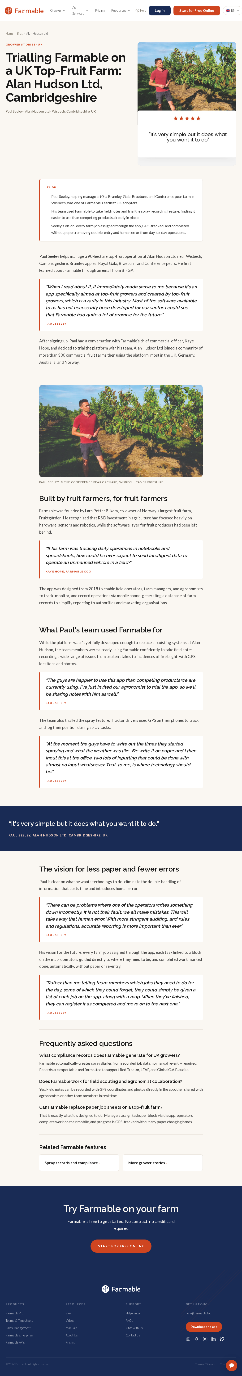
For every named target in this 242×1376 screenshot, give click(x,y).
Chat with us (134, 1328)
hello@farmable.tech (199, 1313)
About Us (72, 1335)
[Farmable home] (24, 10)
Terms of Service (205, 1364)
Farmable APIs (15, 1342)
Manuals (71, 1328)
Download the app (203, 1327)
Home (9, 33)
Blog (19, 33)
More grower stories (147, 1162)
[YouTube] (188, 1339)
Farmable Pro (14, 1313)
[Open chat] (231, 1365)
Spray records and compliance (72, 1162)
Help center (133, 1313)
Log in (160, 10)
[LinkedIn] (213, 1339)
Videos (70, 1320)
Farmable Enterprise (19, 1335)
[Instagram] (205, 1339)
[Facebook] (196, 1339)
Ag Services (78, 10)
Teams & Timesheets (19, 1320)
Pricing (99, 10)
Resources (118, 10)
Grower (55, 10)
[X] (222, 1339)
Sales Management (18, 1328)
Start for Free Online (196, 10)
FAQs (129, 1320)
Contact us (133, 1335)
